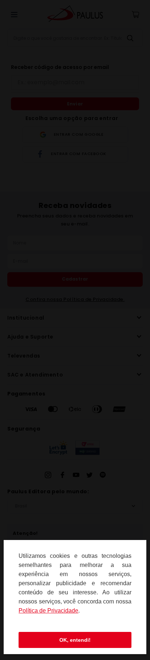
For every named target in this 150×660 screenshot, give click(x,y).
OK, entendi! (75, 640)
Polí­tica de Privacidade (48, 610)
